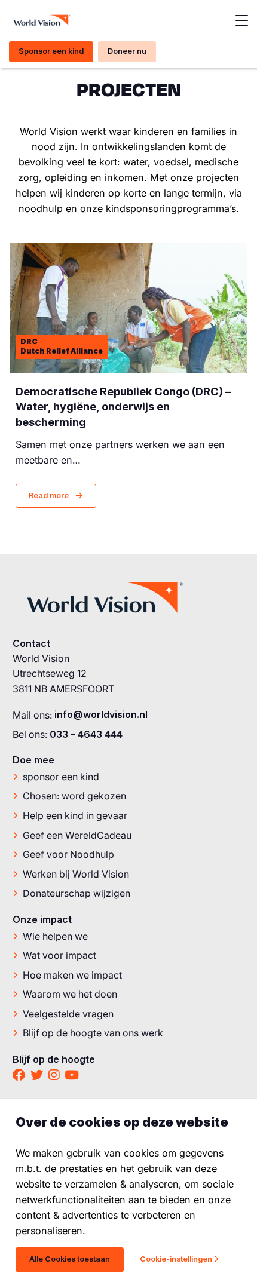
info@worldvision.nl (101, 714)
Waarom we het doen (70, 994)
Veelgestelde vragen (68, 1014)
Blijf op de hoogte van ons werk (93, 1033)
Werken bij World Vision (76, 874)
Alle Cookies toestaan (69, 1259)
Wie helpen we (55, 936)
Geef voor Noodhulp (68, 854)
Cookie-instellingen (176, 1259)
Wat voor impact (59, 955)
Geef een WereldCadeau (77, 835)
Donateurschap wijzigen (76, 893)
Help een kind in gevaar (75, 815)
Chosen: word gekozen (74, 796)
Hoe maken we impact (72, 975)
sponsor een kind (61, 777)
